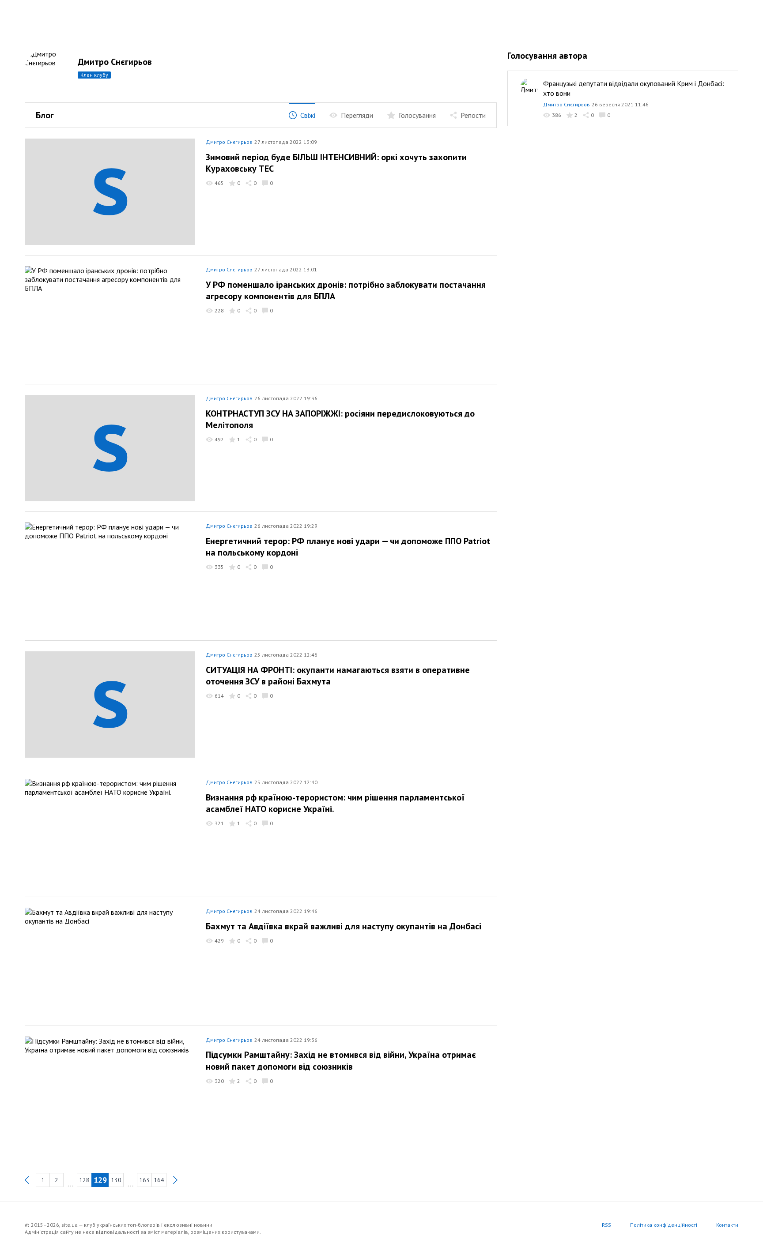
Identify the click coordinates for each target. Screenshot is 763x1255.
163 (144, 1180)
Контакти (727, 1224)
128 (84, 1180)
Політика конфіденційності (663, 1224)
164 (159, 1180)
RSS (606, 1224)
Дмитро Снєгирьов (115, 62)
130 (116, 1180)
